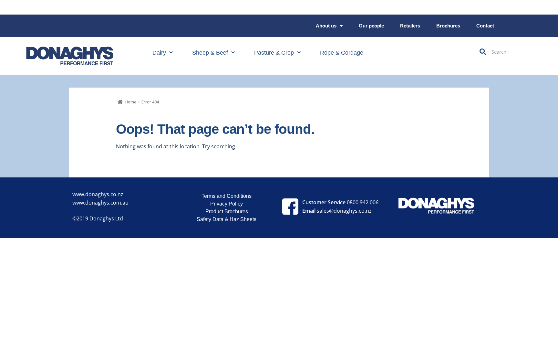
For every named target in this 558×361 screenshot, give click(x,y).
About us (326, 25)
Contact (485, 25)
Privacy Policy (226, 204)
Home (131, 102)
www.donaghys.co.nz (97, 194)
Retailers (410, 25)
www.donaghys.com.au (100, 202)
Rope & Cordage (341, 52)
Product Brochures (226, 211)
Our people (371, 25)
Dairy (159, 52)
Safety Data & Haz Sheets (226, 219)
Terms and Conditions (227, 196)
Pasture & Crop (274, 52)
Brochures (448, 25)
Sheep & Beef (210, 52)
